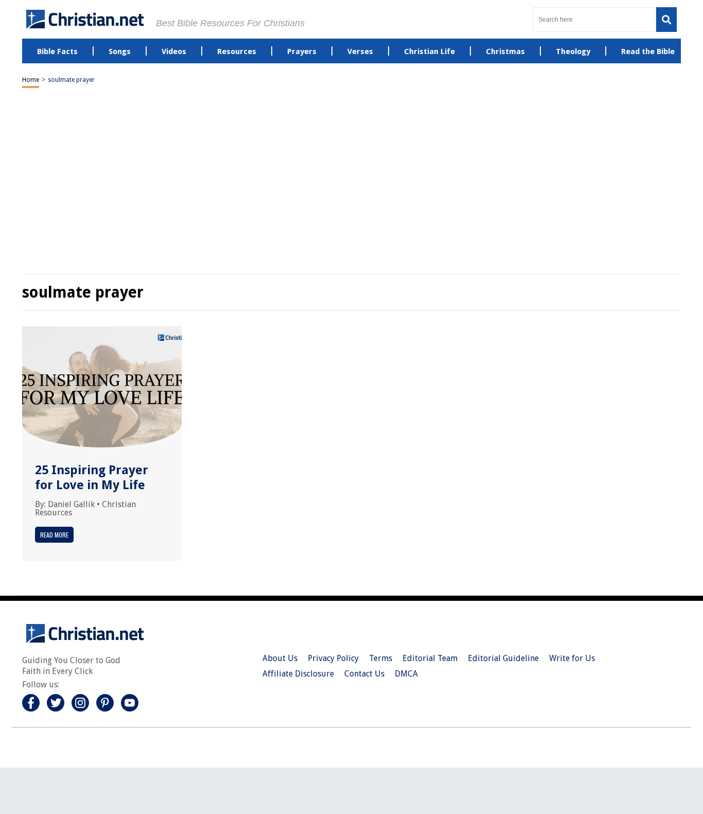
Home (30, 79)
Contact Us (364, 674)
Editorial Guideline (503, 658)
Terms (380, 658)
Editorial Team (430, 658)
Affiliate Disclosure (298, 674)
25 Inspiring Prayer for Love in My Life (91, 477)
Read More (54, 534)
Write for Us (572, 658)
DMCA (406, 674)
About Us (279, 658)
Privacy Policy (333, 658)
